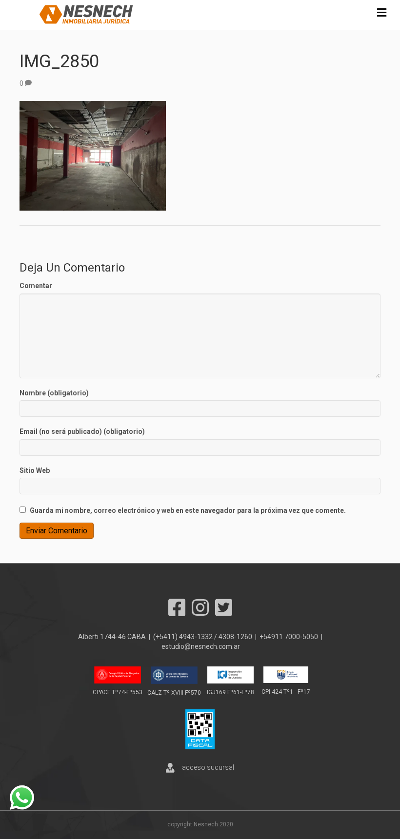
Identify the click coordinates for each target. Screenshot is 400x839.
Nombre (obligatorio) (54, 393)
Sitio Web (35, 470)
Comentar (36, 286)
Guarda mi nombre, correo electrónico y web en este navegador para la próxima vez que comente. (188, 510)
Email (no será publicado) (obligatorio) (82, 431)
